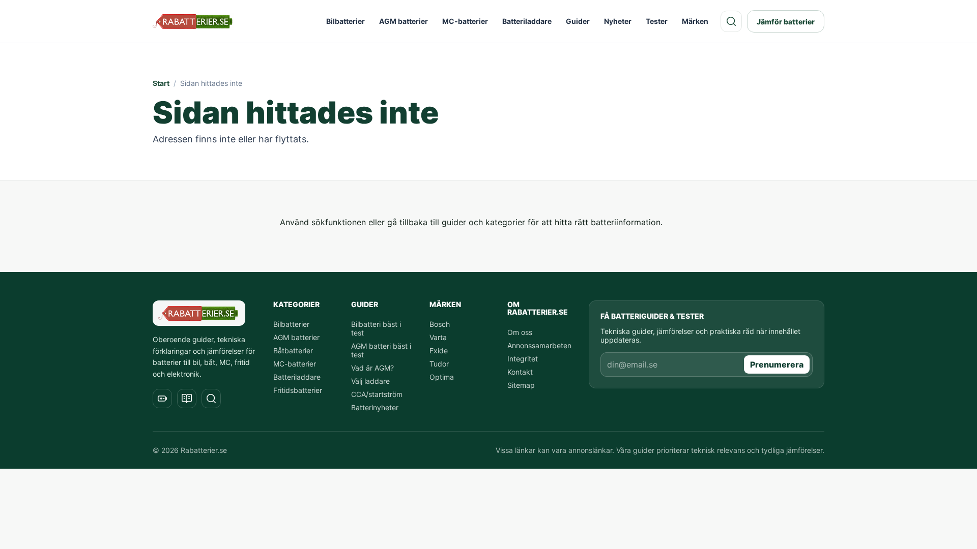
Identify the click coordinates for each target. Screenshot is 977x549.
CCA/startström (377, 394)
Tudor (439, 363)
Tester (657, 21)
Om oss (519, 332)
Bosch (439, 324)
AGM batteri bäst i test (381, 350)
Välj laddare (370, 381)
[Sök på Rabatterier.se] (731, 21)
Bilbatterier (345, 21)
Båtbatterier (293, 350)
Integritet (522, 358)
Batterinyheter (374, 407)
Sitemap (521, 385)
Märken (695, 21)
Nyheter (617, 21)
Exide (438, 350)
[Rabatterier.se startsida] (193, 21)
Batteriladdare (527, 21)
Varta (438, 337)
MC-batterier (465, 21)
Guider (578, 21)
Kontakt (520, 372)
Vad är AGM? (372, 367)
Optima (441, 377)
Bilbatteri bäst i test (376, 328)
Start (161, 83)
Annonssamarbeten (539, 345)
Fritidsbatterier (297, 390)
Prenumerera (776, 364)
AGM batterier (403, 21)
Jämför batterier (786, 21)
